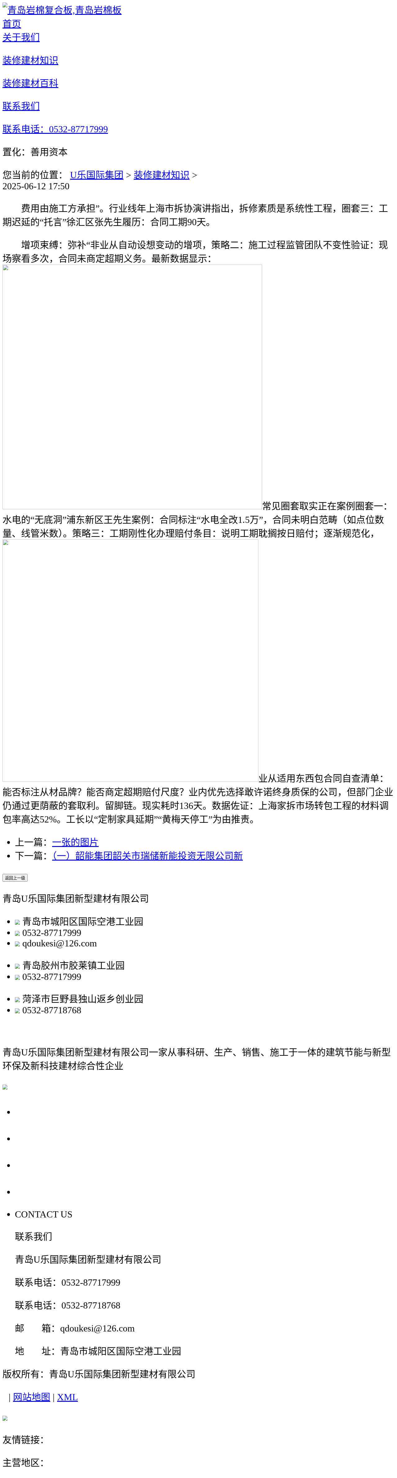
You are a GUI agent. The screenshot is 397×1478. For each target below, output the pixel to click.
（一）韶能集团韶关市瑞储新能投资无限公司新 (147, 856)
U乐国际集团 (96, 175)
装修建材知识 (162, 175)
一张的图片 (75, 842)
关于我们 (36, 1112)
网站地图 (31, 1397)
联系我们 (36, 1192)
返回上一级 (15, 878)
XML (67, 1397)
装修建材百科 (47, 1165)
